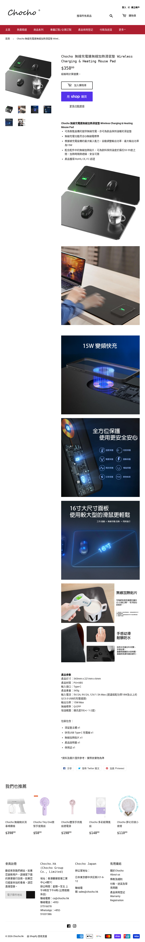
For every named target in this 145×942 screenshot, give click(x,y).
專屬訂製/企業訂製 (60, 29)
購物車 (131, 15)
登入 (124, 7)
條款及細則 (116, 879)
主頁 (7, 29)
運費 (76, 74)
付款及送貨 (106, 29)
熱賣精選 (22, 29)
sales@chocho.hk (88, 891)
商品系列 (39, 29)
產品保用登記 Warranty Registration (117, 896)
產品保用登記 (85, 29)
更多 (121, 29)
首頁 (7, 38)
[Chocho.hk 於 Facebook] (69, 926)
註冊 (30, 895)
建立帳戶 (135, 7)
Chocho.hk (18, 936)
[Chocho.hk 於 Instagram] (74, 926)
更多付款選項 (76, 106)
